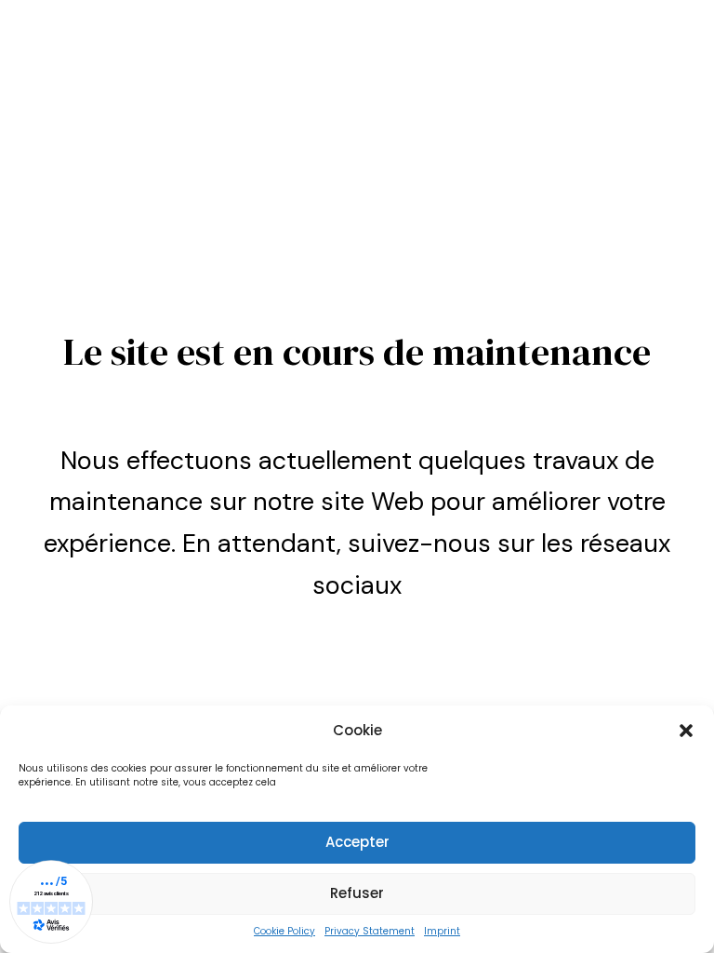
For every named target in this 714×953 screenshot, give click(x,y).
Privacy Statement (369, 931)
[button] (686, 730)
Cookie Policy (284, 931)
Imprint (442, 931)
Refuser (357, 893)
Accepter (357, 842)
